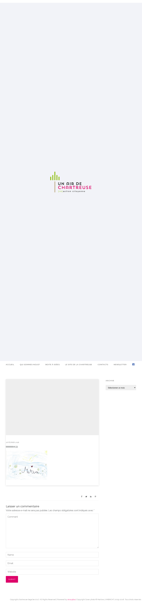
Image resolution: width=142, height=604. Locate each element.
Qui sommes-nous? (30, 364)
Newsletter (120, 364)
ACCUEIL (10, 364)
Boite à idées (52, 364)
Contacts (103, 364)
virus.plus (71, 599)
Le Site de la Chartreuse (78, 364)
